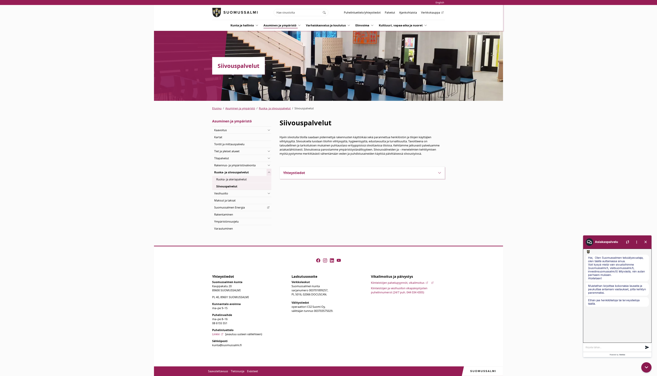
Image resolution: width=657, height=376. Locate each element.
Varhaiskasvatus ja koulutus (326, 25)
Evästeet (252, 371)
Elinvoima (362, 25)
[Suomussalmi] (235, 12)
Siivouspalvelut (226, 186)
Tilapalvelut (221, 158)
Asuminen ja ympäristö (279, 25)
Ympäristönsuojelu (226, 221)
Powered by (617, 355)
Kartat (218, 137)
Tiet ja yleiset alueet (227, 151)
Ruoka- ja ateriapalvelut (231, 179)
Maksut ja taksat (225, 200)
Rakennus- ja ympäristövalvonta (235, 165)
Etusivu (217, 108)
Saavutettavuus (218, 371)
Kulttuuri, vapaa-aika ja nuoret (401, 25)
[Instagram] (325, 260)
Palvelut (390, 12)
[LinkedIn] (332, 260)
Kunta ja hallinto (242, 25)
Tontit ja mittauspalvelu (229, 144)
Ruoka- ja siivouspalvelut (275, 108)
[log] (617, 296)
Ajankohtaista (408, 12)
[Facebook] (318, 260)
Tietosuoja (237, 371)
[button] (647, 347)
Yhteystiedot (294, 172)
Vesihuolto (221, 193)
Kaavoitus (220, 130)
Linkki (216, 334)
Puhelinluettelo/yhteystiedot (362, 12)
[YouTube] (339, 260)
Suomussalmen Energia (229, 207)
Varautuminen (223, 228)
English (440, 2)
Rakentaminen (223, 214)
